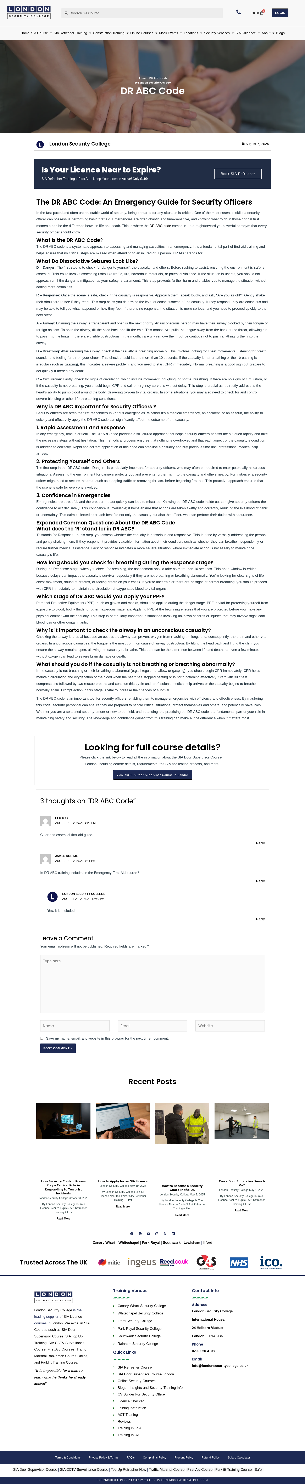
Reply (260, 843)
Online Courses (141, 33)
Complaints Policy (154, 1457)
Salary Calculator (239, 1457)
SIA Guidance (245, 33)
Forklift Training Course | (235, 1470)
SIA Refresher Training (70, 33)
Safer (259, 1470)
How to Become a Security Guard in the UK (182, 1188)
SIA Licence (72, 1317)
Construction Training (108, 33)
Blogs (280, 33)
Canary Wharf (104, 1243)
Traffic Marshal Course (166, 1470)
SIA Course (39, 33)
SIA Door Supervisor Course (35, 1470)
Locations (191, 33)
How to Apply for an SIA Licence (123, 1181)
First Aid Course (199, 1470)
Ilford (207, 1243)
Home (25, 33)
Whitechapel (128, 1243)
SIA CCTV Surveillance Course (84, 1470)
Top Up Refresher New (128, 1470)
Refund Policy (210, 1457)
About (266, 33)
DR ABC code (160, 226)
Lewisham (192, 1243)
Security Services (217, 33)
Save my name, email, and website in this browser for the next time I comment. (107, 1038)
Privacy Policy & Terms (103, 1457)
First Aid (61, 1349)
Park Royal (151, 1243)
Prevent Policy (183, 1457)
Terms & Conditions (68, 1457)
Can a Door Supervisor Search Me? (241, 1183)
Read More (63, 1218)
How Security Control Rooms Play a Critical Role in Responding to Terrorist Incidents (63, 1187)
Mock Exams (168, 33)
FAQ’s (131, 1457)
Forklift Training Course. (59, 1362)
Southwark (172, 1243)
